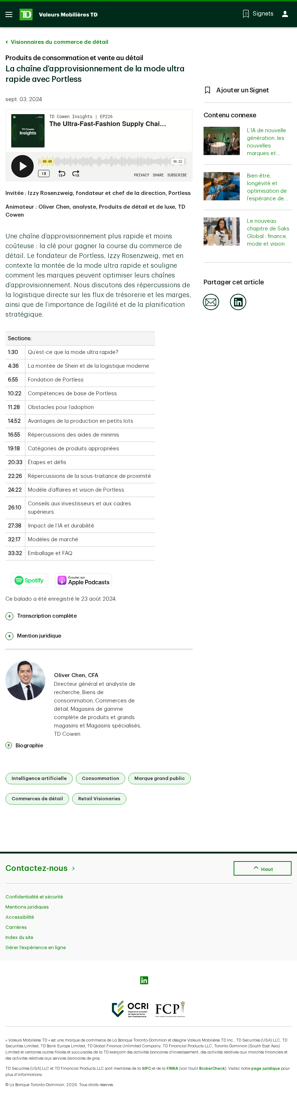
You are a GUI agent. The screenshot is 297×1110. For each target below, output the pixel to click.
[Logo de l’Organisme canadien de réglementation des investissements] (130, 1009)
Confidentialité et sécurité (34, 896)
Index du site (19, 937)
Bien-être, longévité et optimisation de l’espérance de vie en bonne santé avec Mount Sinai (267, 198)
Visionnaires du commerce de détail (58, 42)
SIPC (146, 1069)
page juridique (265, 1069)
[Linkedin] (238, 309)
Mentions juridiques (27, 907)
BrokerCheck (212, 1069)
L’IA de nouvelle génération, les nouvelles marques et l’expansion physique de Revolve (266, 153)
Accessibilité (19, 917)
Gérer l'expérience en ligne (35, 947)
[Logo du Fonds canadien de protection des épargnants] (170, 1009)
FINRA (172, 1069)
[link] (40, 616)
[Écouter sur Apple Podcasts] (83, 577)
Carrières (16, 927)
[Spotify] (29, 576)
